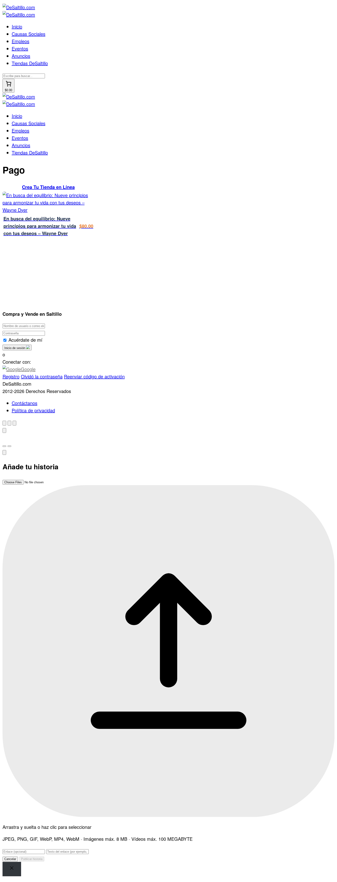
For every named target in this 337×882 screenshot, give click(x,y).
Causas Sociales (28, 33)
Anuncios (21, 55)
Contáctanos (24, 403)
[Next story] (14, 423)
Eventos (20, 48)
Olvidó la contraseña (42, 376)
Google (28, 369)
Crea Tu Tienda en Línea (48, 187)
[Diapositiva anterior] (4, 446)
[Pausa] (4, 430)
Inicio (17, 26)
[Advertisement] (86, 271)
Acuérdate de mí (25, 339)
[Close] (12, 869)
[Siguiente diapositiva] (9, 446)
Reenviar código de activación (94, 376)
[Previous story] (9, 423)
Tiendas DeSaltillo (30, 63)
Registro (11, 376)
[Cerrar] (4, 423)
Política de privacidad (33, 410)
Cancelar (10, 859)
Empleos (20, 41)
